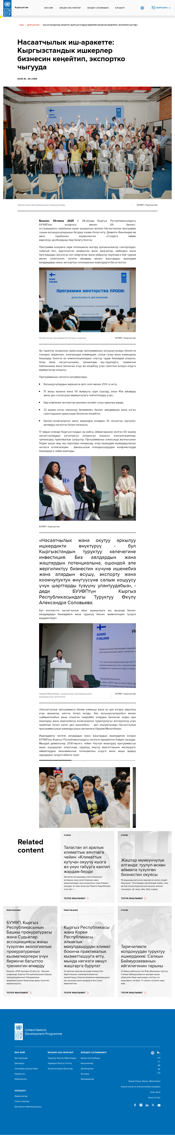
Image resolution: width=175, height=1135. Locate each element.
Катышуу (120, 7)
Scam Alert (155, 1092)
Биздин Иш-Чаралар (70, 7)
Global (142, 8)
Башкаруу (19, 1063)
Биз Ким (48, 7)
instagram (141, 1105)
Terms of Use (154, 1097)
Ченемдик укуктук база (26, 1068)
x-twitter (153, 1105)
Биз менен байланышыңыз (28, 1106)
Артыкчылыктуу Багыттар (60, 1068)
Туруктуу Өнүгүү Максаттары (62, 1058)
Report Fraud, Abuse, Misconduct (144, 1081)
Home (21, 25)
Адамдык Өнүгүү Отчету (60, 1063)
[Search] (158, 1063)
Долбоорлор (87, 1068)
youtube (159, 1105)
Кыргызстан (21, 7)
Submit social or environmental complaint (140, 1086)
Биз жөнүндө (21, 1058)
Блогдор (85, 1073)
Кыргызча (161, 8)
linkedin (147, 1105)
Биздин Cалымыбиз (98, 7)
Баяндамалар (87, 1079)
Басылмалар (87, 1063)
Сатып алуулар (22, 1101)
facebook (135, 1105)
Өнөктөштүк (21, 1079)
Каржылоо (20, 1073)
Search (148, 8)
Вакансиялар (21, 1096)
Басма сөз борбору (90, 1058)
